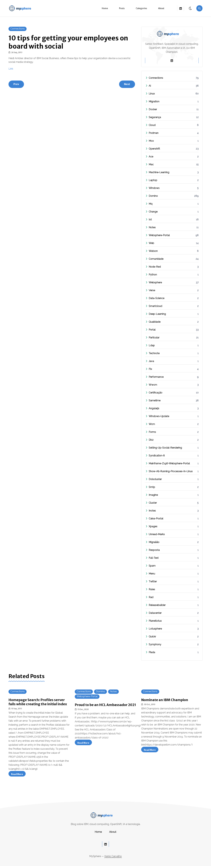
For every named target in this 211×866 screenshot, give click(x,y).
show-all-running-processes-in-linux (171, 471)
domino (153, 195)
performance (156, 376)
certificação (155, 392)
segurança (155, 117)
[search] (199, 8)
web (151, 243)
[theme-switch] (190, 8)
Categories (141, 8)
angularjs (154, 408)
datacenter (155, 612)
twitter (153, 581)
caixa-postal (156, 518)
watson (153, 250)
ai (150, 85)
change (153, 211)
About (161, 8)
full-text (154, 557)
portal (152, 329)
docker (153, 109)
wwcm (153, 384)
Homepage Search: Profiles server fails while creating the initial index (37, 702)
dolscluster (155, 479)
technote (154, 353)
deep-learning (157, 313)
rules (152, 589)
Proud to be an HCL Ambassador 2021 (105, 705)
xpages (153, 526)
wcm (152, 424)
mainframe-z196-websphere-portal (169, 463)
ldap (152, 345)
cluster (153, 502)
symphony (155, 644)
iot (150, 219)
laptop (153, 180)
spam (152, 565)
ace (151, 156)
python (153, 274)
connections (17, 28)
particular (154, 337)
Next (127, 84)
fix (150, 369)
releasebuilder (157, 605)
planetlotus (155, 620)
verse (152, 290)
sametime (154, 400)
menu (152, 573)
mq (150, 203)
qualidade (154, 321)
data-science (156, 298)
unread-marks (157, 534)
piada (152, 652)
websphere (155, 282)
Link (10, 68)
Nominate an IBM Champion (164, 700)
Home (105, 8)
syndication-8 (157, 455)
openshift (154, 148)
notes (152, 227)
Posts (122, 8)
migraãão (154, 542)
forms (152, 431)
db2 (151, 439)
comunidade (156, 258)
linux (152, 93)
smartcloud (155, 306)
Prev (16, 84)
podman (153, 132)
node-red (155, 266)
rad (151, 597)
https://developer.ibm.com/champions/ (169, 744)
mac (151, 164)
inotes (152, 510)
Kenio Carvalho (113, 856)
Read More (18, 775)
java (151, 361)
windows (154, 188)
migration (154, 101)
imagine (153, 494)
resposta (154, 549)
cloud (152, 125)
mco (151, 140)
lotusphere (155, 628)
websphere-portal (159, 235)
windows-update (159, 416)
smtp (152, 487)
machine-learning (159, 172)
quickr (152, 636)
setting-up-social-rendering (165, 447)
